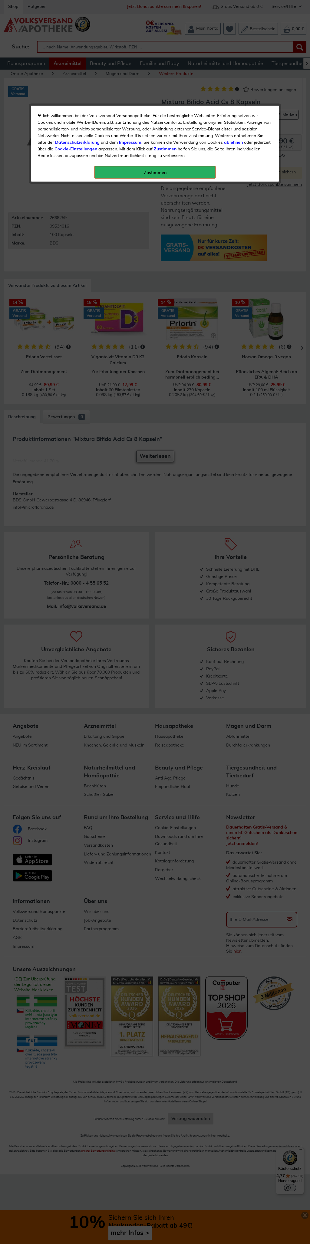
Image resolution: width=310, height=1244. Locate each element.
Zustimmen (165, 149)
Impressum (130, 142)
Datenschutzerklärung (77, 142)
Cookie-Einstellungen (75, 149)
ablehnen (233, 142)
